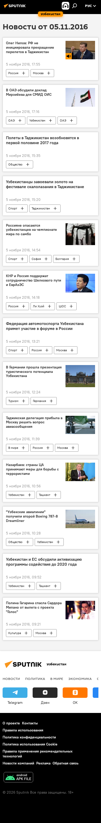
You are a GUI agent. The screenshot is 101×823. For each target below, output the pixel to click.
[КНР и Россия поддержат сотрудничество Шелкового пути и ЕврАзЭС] (80, 283)
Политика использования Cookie (30, 744)
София (36, 259)
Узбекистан (37, 120)
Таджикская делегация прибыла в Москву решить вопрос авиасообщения (34, 422)
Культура (14, 633)
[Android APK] (18, 778)
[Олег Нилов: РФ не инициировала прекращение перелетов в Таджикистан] (80, 50)
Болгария (62, 259)
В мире (13, 448)
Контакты (30, 723)
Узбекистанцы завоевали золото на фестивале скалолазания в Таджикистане (45, 184)
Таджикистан (41, 208)
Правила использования (23, 730)
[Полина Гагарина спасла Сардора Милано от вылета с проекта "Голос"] (80, 610)
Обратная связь (65, 763)
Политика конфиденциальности (29, 737)
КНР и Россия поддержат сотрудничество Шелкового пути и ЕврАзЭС (33, 280)
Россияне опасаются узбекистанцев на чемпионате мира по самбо (31, 230)
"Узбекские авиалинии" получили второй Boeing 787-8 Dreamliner (32, 516)
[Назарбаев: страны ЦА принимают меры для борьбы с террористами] (80, 472)
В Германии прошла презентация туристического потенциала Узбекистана (34, 371)
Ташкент (44, 495)
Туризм (13, 401)
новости (11, 678)
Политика (35, 678)
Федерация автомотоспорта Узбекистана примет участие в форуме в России (45, 326)
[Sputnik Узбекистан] (15, 7)
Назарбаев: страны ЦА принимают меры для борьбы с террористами (32, 469)
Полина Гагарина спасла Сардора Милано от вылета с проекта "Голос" (34, 607)
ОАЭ (11, 120)
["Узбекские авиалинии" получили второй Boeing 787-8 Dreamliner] (80, 519)
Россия (13, 73)
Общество (15, 164)
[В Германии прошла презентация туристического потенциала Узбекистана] (80, 376)
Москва (38, 73)
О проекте (11, 723)
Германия (39, 401)
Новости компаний (18, 763)
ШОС (62, 306)
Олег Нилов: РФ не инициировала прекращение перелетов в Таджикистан (30, 47)
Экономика (80, 678)
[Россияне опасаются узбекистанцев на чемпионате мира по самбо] (80, 234)
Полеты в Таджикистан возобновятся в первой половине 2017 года (42, 140)
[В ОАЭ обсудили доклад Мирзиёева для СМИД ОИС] (80, 97)
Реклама (43, 763)
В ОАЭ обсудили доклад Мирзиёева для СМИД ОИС (29, 92)
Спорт (12, 208)
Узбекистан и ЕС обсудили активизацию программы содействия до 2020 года (44, 562)
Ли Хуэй (38, 306)
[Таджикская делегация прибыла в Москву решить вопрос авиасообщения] (80, 425)
